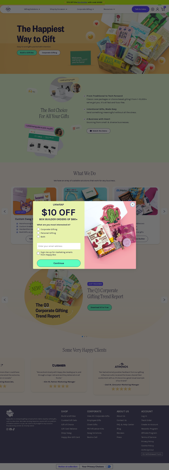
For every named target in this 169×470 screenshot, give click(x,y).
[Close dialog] (132, 204)
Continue (58, 263)
